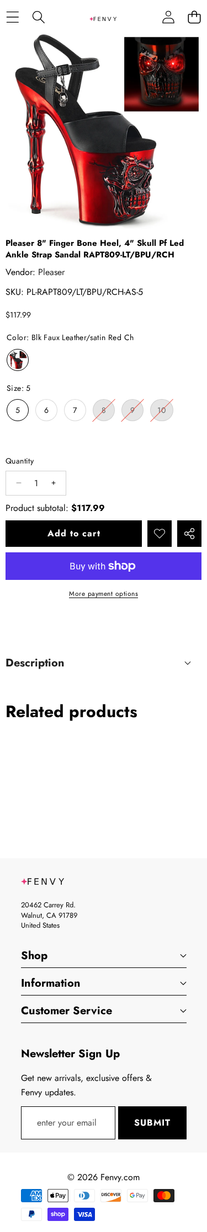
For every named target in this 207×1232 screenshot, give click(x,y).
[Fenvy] (103, 16)
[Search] (38, 16)
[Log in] (168, 16)
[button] (194, 16)
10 (165, 412)
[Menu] (12, 16)
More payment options (103, 594)
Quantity (20, 460)
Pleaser (51, 272)
